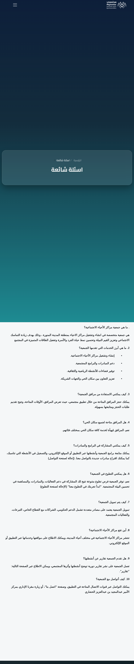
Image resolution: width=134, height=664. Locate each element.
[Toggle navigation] (15, 5)
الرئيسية (76, 160)
